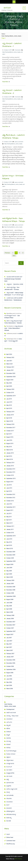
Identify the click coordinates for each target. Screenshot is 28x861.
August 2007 (9, 634)
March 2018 (9, 421)
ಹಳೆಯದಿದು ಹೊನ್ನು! (11, 814)
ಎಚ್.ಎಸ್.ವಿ (9, 722)
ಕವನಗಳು (8, 738)
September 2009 (11, 561)
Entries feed (9, 837)
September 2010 (11, 536)
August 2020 (9, 380)
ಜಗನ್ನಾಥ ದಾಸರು (10, 763)
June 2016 (9, 440)
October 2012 (10, 500)
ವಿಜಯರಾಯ (9, 801)
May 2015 (9, 446)
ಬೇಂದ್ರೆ (8, 792)
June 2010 (9, 539)
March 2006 (9, 688)
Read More (5, 81)
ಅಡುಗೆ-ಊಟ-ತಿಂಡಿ (11, 712)
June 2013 (9, 488)
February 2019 (10, 411)
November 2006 (10, 663)
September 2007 (11, 631)
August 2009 (9, 564)
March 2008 (9, 612)
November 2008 (10, 590)
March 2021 (9, 364)
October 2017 (10, 430)
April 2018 (9, 418)
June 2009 (9, 567)
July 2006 (9, 676)
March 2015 (9, 450)
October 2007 (10, 628)
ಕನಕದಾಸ (8, 731)
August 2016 (9, 437)
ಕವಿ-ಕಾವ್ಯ (8, 741)
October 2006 (10, 666)
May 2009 (9, 571)
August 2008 (9, 599)
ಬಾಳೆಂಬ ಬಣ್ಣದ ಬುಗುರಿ (11, 789)
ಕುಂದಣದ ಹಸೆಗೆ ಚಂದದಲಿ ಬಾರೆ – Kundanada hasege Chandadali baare (13, 279)
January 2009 (10, 583)
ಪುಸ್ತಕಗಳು (8, 786)
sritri (7, 321)
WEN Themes (18, 859)
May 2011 (9, 516)
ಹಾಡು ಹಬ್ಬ (8, 817)
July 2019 (9, 399)
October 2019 (10, 392)
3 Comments (17, 50)
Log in (8, 834)
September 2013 (11, 478)
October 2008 (10, 593)
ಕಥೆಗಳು (8, 728)
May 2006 (9, 682)
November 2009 (10, 555)
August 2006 (9, 672)
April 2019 (9, 408)
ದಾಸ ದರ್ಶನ (9, 770)
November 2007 (10, 625)
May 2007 (9, 644)
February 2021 (10, 367)
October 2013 (10, 475)
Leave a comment (18, 141)
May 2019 (9, 405)
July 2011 (9, 513)
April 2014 (9, 456)
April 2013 (9, 491)
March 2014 (9, 459)
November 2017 (10, 427)
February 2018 (10, 424)
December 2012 (10, 494)
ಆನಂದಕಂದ (9, 719)
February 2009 (10, 580)
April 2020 (9, 386)
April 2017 (9, 434)
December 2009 (10, 551)
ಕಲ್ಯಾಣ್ (8, 735)
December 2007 (10, 621)
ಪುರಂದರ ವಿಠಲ (10, 782)
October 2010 (10, 532)
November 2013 (10, 472)
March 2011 (9, 523)
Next (14, 255)
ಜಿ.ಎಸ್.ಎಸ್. (9, 766)
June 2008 (9, 602)
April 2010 (9, 545)
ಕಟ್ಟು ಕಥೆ (8, 725)
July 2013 (9, 485)
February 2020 (10, 389)
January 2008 (10, 618)
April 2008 (9, 609)
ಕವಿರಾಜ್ (8, 744)
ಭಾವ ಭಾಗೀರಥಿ (9, 795)
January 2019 (10, 415)
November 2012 (10, 497)
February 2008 (10, 615)
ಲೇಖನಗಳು (9, 798)
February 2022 (10, 357)
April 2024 (9, 354)
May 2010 (9, 542)
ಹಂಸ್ (7, 805)
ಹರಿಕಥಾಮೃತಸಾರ (10, 811)
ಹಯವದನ (9, 808)
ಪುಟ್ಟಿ (7, 779)
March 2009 (9, 577)
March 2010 (9, 548)
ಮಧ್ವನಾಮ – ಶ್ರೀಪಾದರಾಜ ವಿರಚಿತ (15, 284)
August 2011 (9, 510)
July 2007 (9, 637)
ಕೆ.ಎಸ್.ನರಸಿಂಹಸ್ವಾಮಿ (11, 751)
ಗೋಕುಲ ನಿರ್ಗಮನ (10, 754)
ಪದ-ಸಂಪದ (9, 776)
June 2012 (9, 504)
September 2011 (11, 507)
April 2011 (9, 520)
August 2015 (9, 443)
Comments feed (10, 840)
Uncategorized (10, 709)
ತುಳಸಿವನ (7, 8)
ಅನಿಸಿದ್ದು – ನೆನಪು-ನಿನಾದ (12, 716)
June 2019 (9, 402)
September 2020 (11, 376)
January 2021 (10, 370)
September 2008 (11, 596)
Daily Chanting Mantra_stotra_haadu (11, 52)
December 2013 (10, 469)
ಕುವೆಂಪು (8, 747)
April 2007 (9, 647)
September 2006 (11, 669)
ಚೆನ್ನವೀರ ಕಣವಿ (9, 760)
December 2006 (10, 660)
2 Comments (17, 96)
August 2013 (9, 481)
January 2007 (10, 656)
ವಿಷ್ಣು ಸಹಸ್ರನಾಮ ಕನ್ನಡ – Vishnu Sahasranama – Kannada (13, 328)
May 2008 (9, 606)
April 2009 (9, 574)
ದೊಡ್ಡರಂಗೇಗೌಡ (10, 773)
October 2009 (10, 558)
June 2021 (9, 360)
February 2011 (10, 526)
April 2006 (9, 685)
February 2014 (10, 462)
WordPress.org (10, 844)
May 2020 (9, 383)
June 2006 (9, 679)
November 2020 (10, 373)
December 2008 (10, 586)
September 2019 (11, 395)
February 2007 (10, 653)
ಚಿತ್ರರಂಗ (8, 757)
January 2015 (10, 453)
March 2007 (9, 650)
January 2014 (10, 465)
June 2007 (9, 641)
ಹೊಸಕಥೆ (8, 821)
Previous (7, 253)
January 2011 (10, 529)
